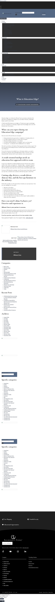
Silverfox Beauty (7, 411)
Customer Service (6, 563)
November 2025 (7, 328)
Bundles (5, 35)
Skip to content (3, 0)
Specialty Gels (7, 70)
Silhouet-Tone (17, 255)
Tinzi (16, 592)
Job (4, 271)
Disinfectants (7, 56)
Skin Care (4, 65)
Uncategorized (7, 419)
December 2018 (7, 335)
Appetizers (6, 383)
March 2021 (6, 332)
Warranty (5, 577)
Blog (3, 77)
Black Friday (6, 266)
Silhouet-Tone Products (9, 74)
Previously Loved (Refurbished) (10, 50)
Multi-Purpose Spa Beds (9, 24)
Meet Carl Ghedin (6, 571)
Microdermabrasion (8, 43)
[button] (27, 6)
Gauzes (5, 58)
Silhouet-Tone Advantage (32, 104)
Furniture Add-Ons (8, 33)
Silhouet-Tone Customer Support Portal (9, 305)
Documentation (6, 573)
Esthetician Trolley (7, 394)
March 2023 (6, 330)
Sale (3, 64)
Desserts (5, 386)
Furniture (4, 22)
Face (5, 67)
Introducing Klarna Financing (10, 310)
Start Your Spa (7, 415)
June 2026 (6, 320)
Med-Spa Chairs (7, 26)
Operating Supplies (8, 46)
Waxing (5, 44)
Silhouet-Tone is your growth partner (18, 229)
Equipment (6, 393)
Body (5, 68)
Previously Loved (7, 405)
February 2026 (7, 324)
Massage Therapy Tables (9, 25)
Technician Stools (7, 31)
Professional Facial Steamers (10, 277)
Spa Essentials (5, 53)
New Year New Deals (8, 401)
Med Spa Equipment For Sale (10, 273)
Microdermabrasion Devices (33, 567)
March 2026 (6, 323)
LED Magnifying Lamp (8, 398)
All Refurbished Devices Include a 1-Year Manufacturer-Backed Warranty (10, 297)
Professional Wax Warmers (9, 410)
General (5, 269)
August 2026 (6, 317)
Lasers (5, 40)
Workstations (7, 29)
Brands (3, 72)
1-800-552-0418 (29, 218)
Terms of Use (45, 592)
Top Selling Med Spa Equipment (10, 417)
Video (5, 289)
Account (43, 13)
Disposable (6, 57)
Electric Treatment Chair (9, 389)
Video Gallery (6, 585)
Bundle (5, 384)
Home (3, 21)
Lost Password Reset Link (8, 581)
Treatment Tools (7, 60)
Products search (18, 12)
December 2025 (7, 327)
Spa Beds (30, 561)
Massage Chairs (31, 563)
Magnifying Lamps (8, 47)
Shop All (6, 36)
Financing (4, 78)
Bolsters (6, 28)
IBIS (4, 397)
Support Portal (6, 561)
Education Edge (22, 104)
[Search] (16, 14)
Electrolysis (6, 39)
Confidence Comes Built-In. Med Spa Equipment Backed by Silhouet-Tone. (10, 302)
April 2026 (6, 321)
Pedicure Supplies (8, 32)
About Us (5, 569)
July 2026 (6, 318)
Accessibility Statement (7, 579)
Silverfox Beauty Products (9, 75)
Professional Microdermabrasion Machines (10, 407)
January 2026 (6, 325)
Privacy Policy (50, 592)
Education (5, 567)
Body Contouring (7, 42)
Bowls (5, 54)
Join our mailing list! (7, 543)
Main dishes (6, 400)
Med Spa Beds (7, 272)
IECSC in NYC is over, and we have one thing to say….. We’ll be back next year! (9, 241)
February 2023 (7, 331)
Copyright (40, 592)
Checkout (2, 599)
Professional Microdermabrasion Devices (10, 279)
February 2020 (7, 334)
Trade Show (6, 287)
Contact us (5, 565)
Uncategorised (7, 418)
